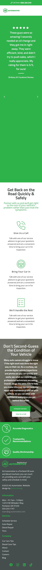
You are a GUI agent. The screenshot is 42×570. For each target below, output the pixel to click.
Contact (5, 551)
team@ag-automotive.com (13, 511)
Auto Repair (7, 524)
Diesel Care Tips (9, 544)
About (4, 547)
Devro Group (16, 488)
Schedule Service (9, 520)
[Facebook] (11, 565)
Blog (4, 557)
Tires (4, 531)
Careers (5, 554)
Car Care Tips (8, 541)
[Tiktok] (31, 565)
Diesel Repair (8, 527)
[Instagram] (18, 565)
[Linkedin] (24, 565)
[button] (4, 97)
